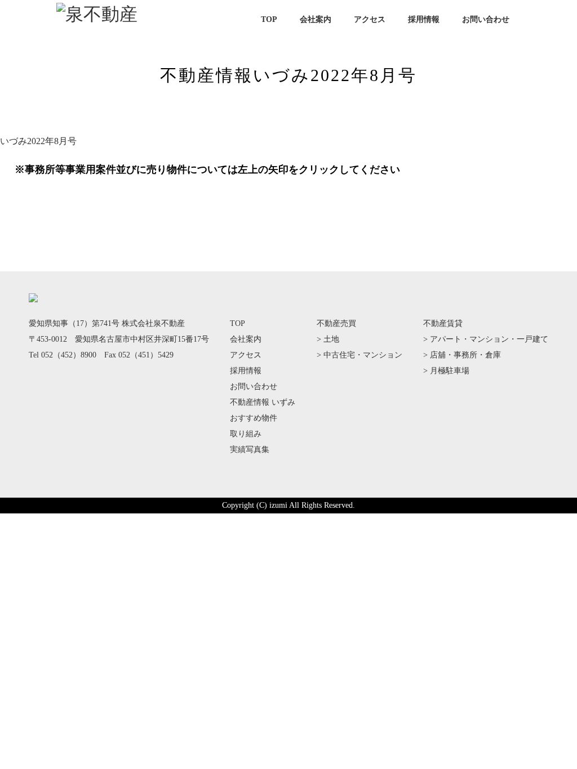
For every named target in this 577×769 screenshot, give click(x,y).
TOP (269, 19)
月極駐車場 (449, 370)
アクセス (369, 19)
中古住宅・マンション (362, 355)
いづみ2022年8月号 (38, 141)
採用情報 (424, 19)
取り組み (245, 434)
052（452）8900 (68, 355)
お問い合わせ (485, 19)
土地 (331, 339)
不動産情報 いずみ (262, 402)
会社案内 (315, 19)
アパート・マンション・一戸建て (489, 339)
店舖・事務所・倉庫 (465, 355)
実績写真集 (249, 449)
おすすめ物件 (253, 418)
